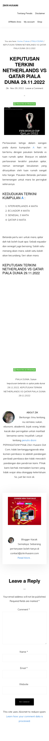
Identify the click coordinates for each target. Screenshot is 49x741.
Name (24, 651)
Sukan (33, 379)
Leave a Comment (34, 88)
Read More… (24, 557)
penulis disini (29, 440)
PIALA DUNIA (22, 379)
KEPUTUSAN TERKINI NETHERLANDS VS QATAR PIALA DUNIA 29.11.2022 (25, 391)
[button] (45, 20)
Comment (24, 609)
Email (23, 668)
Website (23, 684)
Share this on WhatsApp (25, 104)
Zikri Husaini (10, 5)
